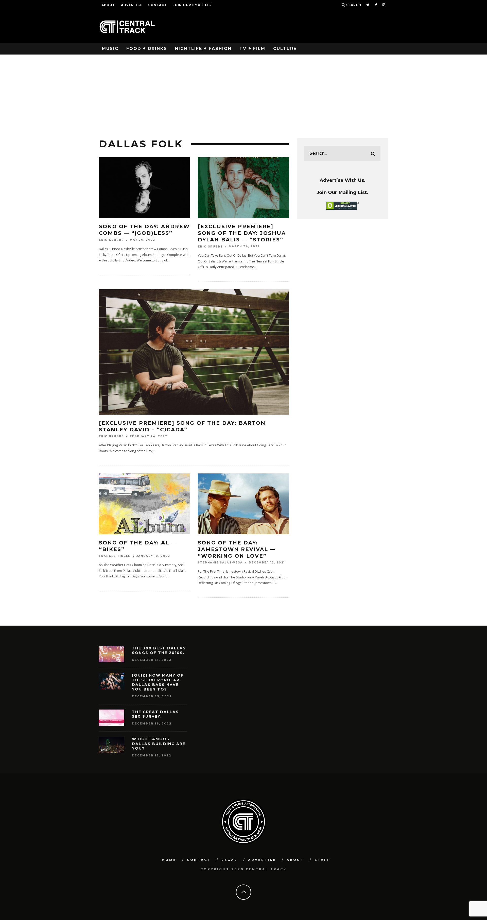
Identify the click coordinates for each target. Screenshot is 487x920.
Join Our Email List (193, 5)
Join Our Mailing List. (342, 192)
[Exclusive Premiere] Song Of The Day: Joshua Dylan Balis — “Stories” (242, 233)
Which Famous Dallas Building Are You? (158, 743)
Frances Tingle (114, 556)
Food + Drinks (146, 48)
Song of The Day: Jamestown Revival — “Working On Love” (237, 549)
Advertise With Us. (343, 180)
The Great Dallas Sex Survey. (155, 714)
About (108, 5)
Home (169, 860)
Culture (285, 48)
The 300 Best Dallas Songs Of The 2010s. (159, 650)
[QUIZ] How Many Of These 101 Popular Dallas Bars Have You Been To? (158, 682)
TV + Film (252, 48)
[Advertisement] (243, 92)
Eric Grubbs (111, 240)
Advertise (131, 5)
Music (110, 48)
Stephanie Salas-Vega (220, 562)
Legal (229, 860)
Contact (157, 5)
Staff (322, 860)
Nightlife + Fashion (203, 48)
